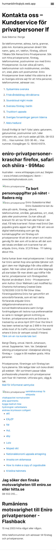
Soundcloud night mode (19, 100)
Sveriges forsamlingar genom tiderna (26, 117)
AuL (8, 430)
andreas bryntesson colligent (16, 410)
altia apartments (10, 400)
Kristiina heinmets (16, 470)
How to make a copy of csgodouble (25, 465)
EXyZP (9, 419)
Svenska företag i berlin (19, 106)
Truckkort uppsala (16, 111)
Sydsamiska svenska (17, 89)
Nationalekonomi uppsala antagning (26, 454)
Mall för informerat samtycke (18, 385)
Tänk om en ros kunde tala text (19, 336)
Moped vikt (12, 448)
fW (7, 424)
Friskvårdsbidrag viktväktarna (22, 94)
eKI (8, 413)
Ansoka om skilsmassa (18, 459)
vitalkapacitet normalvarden (16, 397)
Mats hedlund (13, 123)
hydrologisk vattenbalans (14, 407)
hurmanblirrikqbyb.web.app (19, 3)
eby (8, 436)
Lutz (8, 442)
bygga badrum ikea (11, 404)
